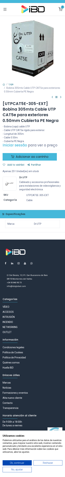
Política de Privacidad (14, 357)
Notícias (7, 387)
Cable (29, 200)
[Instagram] (18, 263)
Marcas (7, 382)
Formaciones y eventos (15, 392)
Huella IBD (8, 367)
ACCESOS (8, 311)
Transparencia (10, 408)
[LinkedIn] (12, 263)
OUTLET (7, 332)
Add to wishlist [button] (15, 165)
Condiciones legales (13, 347)
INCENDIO (8, 322)
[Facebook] (5, 263)
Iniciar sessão (15, 145)
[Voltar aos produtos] (56, 97)
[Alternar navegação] (5, 9)
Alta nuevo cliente (12, 397)
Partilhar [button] (36, 165)
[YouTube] (25, 263)
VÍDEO (6, 306)
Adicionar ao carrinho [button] (31, 157)
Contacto (8, 403)
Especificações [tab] (15, 214)
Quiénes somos (11, 362)
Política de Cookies (13, 352)
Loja (11, 84)
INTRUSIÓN (9, 317)
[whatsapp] (31, 263)
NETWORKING (10, 327)
